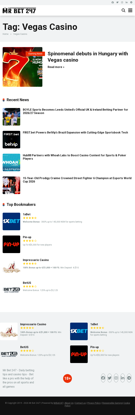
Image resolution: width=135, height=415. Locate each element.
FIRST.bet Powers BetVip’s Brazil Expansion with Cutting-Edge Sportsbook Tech (75, 132)
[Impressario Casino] (11, 275)
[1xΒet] (11, 229)
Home (5, 34)
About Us (69, 403)
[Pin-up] (11, 252)
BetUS (27, 283)
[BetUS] (11, 297)
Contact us (80, 403)
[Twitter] (117, 2)
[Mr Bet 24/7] (19, 10)
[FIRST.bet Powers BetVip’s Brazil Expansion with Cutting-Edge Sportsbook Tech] (11, 147)
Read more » (56, 67)
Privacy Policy (94, 403)
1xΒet (26, 214)
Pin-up (27, 237)
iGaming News (35, 54)
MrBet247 (58, 403)
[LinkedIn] (127, 2)
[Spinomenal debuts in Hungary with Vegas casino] (22, 67)
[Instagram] (122, 2)
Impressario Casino (36, 260)
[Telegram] (131, 2)
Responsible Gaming (112, 403)
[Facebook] (113, 2)
